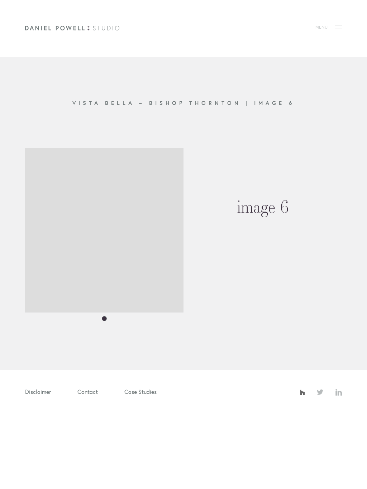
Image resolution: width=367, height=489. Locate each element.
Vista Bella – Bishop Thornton (159, 102)
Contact (87, 391)
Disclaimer (38, 391)
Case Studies (140, 391)
